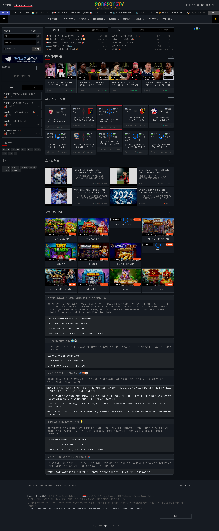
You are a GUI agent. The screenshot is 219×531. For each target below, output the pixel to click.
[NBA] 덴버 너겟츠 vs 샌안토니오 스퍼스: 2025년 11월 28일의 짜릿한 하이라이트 (157, 84)
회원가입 (192, 5)
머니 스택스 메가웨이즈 (125, 264)
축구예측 (6, 67)
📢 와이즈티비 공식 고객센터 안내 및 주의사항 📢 (74, 13)
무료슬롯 (127, 19)
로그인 (201, 5)
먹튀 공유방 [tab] (163, 30)
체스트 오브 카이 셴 (158, 289)
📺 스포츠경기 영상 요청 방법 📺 (126, 13)
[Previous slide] (169, 57)
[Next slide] (172, 57)
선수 (4, 153)
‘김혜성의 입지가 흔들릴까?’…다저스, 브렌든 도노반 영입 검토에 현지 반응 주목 (89, 171)
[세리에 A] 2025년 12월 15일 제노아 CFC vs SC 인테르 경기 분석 (83, 119)
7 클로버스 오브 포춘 (61, 239)
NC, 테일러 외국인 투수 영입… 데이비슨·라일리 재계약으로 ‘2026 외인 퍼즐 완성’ (154, 191)
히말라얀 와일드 (93, 289)
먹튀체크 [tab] (142, 30)
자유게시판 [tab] (121, 30)
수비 (23, 150)
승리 (13, 150)
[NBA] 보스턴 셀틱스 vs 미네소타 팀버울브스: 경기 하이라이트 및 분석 (92, 84)
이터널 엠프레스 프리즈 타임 (61, 289)
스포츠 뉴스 (52, 161)
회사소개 (30, 485)
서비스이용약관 (41, 485)
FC (18, 150)
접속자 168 (7, 5)
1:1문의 (187, 485)
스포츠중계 (53, 19)
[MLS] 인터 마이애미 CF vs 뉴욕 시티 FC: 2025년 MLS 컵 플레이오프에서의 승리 (59, 84)
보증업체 (83, 19)
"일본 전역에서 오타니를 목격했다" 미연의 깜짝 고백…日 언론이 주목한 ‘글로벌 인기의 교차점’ (90, 192)
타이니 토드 (61, 264)
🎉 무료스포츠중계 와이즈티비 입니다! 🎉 (175, 13)
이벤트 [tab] (76, 30)
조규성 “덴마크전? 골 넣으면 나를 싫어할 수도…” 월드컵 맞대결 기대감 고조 (154, 171)
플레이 (30, 150)
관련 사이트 (175, 516)
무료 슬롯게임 (53, 212)
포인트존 (152, 19)
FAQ (181, 485)
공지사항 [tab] (55, 30)
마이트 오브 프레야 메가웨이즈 (158, 239)
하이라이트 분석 (55, 56)
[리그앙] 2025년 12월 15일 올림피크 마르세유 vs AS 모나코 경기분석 (58, 121)
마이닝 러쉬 (93, 264)
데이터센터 (98, 19)
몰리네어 (125, 289)
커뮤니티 (138, 19)
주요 (10, 153)
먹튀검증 (113, 19)
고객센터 (166, 19)
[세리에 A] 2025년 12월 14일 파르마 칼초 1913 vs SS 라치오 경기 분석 (161, 146)
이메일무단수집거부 (69, 485)
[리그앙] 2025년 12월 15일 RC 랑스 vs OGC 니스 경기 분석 (135, 119)
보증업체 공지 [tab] (97, 30)
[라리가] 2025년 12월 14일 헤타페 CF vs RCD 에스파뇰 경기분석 (109, 143)
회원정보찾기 (36, 31)
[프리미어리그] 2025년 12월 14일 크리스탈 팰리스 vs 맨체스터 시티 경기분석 (58, 146)
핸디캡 (37, 150)
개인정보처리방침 (54, 485)
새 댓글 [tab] (32, 87)
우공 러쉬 (158, 249)
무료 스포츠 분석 (55, 99)
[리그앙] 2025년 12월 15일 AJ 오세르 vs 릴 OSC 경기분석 (161, 119)
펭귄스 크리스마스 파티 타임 (125, 224)
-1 (8, 150)
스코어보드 (68, 19)
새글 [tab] (11, 87)
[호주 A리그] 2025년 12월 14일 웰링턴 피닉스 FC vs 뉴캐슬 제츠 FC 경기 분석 (84, 146)
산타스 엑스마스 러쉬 (93, 239)
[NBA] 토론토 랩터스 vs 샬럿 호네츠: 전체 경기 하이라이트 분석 (125, 83)
